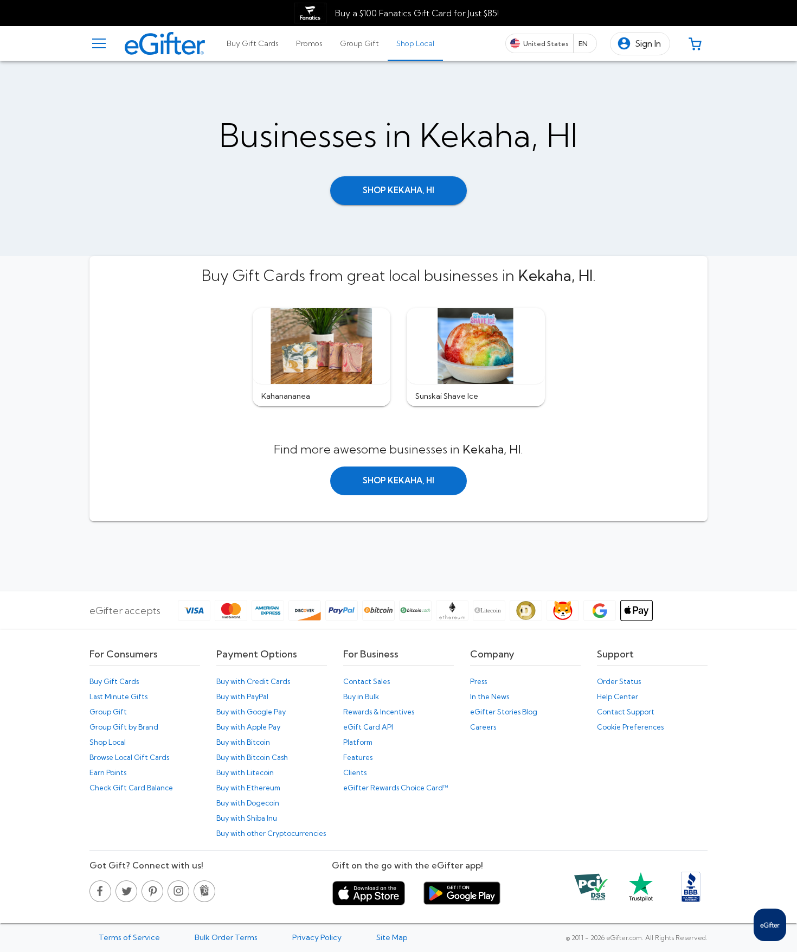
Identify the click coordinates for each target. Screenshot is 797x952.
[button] (640, 43)
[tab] (252, 43)
